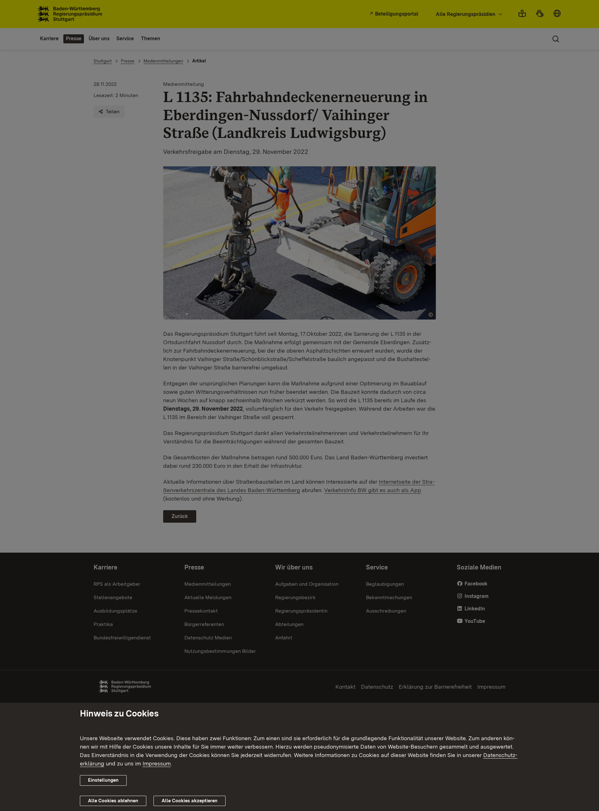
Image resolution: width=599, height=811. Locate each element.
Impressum (157, 763)
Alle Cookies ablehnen (113, 801)
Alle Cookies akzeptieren (189, 801)
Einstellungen (103, 780)
